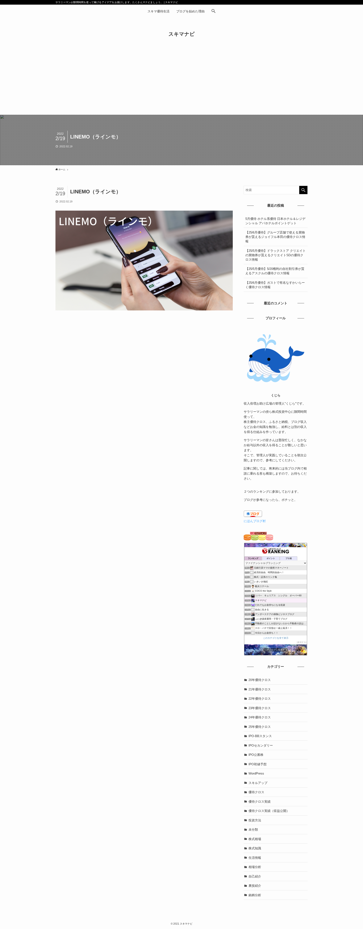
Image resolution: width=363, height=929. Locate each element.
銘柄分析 (255, 895)
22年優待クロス (260, 698)
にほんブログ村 (255, 521)
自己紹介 (255, 876)
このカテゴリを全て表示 (275, 638)
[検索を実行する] (303, 190)
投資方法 (255, 820)
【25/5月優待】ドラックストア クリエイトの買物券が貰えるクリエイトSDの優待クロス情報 (275, 255)
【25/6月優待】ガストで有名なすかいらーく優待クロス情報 (275, 285)
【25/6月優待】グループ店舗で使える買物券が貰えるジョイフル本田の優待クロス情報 (275, 237)
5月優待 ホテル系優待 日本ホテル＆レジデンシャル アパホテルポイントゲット (275, 221)
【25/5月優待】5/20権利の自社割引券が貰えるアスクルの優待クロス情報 (274, 271)
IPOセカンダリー (261, 745)
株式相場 (255, 839)
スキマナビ (181, 34)
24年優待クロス (260, 717)
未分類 (253, 829)
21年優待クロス (260, 689)
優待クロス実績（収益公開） (269, 811)
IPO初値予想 (258, 764)
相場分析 (255, 867)
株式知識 (255, 848)
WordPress (256, 773)
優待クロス (256, 792)
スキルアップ (258, 783)
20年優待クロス (260, 680)
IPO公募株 (256, 754)
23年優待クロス (260, 708)
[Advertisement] (181, 83)
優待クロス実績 (260, 801)
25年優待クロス (260, 726)
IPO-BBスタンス (260, 736)
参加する (301, 642)
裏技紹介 (255, 885)
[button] (213, 11)
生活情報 (255, 857)
